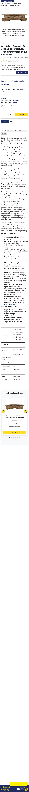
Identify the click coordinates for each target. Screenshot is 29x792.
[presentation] (2, 16)
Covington (16, 104)
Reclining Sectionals (14, 5)
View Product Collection (20, 57)
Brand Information (20, 131)
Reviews (4, 133)
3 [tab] (13, 437)
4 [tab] (15, 437)
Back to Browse (7, 1)
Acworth (16, 100)
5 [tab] (17, 437)
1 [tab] (9, 437)
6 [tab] (19, 437)
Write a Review (15, 61)
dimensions (10, 131)
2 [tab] (11, 437)
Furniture (8, 3)
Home (2, 3)
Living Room (16, 3)
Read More (21, 72)
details (4, 131)
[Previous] (3, 411)
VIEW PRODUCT (15, 432)
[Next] (25, 411)
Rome (15, 102)
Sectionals (4, 5)
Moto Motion (5, 44)
